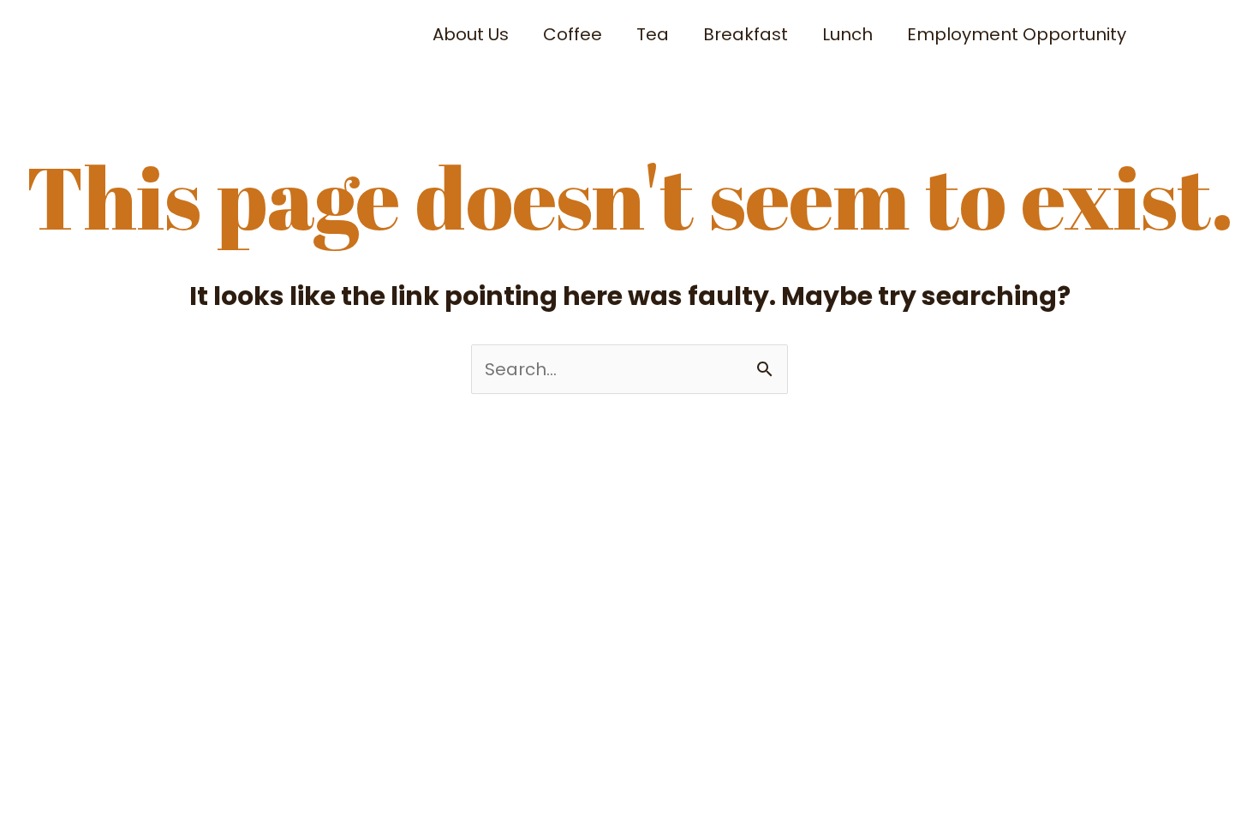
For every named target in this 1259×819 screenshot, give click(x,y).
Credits (465, 525)
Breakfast (745, 34)
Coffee (572, 34)
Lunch (847, 34)
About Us (471, 34)
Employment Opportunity (1016, 34)
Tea (652, 34)
